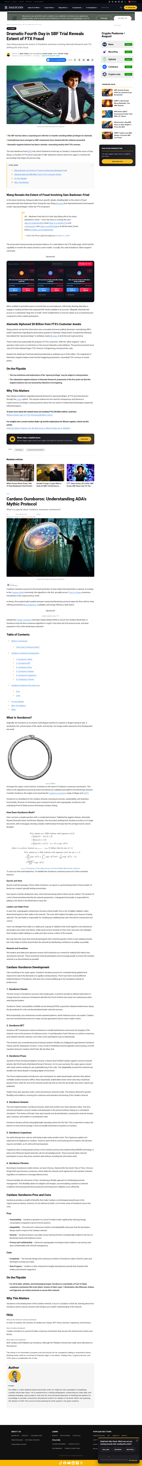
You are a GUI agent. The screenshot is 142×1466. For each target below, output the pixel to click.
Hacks (95, 1444)
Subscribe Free (117, 161)
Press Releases (17, 1440)
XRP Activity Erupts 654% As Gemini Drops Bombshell (123, 92)
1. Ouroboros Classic (24, 659)
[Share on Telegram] (88, 60)
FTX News (11, 28)
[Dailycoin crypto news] (14, 7)
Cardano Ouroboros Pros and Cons (25, 685)
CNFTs (86, 793)
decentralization (29, 605)
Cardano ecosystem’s (57, 793)
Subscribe (131, 7)
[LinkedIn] (119, 2)
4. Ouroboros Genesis (25, 671)
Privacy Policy (74, 1444)
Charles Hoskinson (24, 620)
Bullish (105, 1449)
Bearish (118, 1449)
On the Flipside (20, 178)
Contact (21, 1)
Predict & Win (85, 264)
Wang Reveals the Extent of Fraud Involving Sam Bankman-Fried (40, 170)
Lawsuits (115, 1435)
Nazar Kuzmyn (46, 514)
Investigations (99, 1435)
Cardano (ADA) (18, 592)
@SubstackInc (30, 226)
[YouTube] (116, 2)
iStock (52, 783)
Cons (18, 695)
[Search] (121, 7)
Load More (50, 1416)
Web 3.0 (124, 1435)
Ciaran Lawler (47, 54)
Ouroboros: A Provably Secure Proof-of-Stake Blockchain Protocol (53, 868)
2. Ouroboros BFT (23, 663)
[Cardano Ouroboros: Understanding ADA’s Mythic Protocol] (15, 1382)
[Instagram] (122, 2)
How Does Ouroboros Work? (28, 647)
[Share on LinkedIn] (84, 60)
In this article (13, 165)
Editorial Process (32, 1440)
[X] (125, 2)
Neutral (130, 1449)
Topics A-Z (76, 1435)
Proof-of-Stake (75, 592)
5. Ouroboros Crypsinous (26, 675)
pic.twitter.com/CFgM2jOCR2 (41, 230)
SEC (108, 1435)
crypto (19, 399)
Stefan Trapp (63, 54)
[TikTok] (109, 2)
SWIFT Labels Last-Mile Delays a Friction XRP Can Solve (123, 135)
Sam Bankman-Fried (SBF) (35, 450)
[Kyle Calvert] (8, 54)
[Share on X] (75, 60)
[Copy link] (92, 60)
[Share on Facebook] (79, 60)
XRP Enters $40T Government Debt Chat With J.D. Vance (123, 114)
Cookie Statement (59, 1444)
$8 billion (54, 336)
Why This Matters (21, 182)
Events (15, 1)
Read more (12, 1405)
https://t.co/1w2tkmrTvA (58, 223)
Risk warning (57, 1448)
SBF (29, 151)
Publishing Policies (18, 1444)
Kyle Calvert (24, 54)
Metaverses (97, 1449)
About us (7, 1)
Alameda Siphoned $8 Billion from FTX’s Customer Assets (37, 174)
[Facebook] (112, 2)
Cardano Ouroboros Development (25, 653)
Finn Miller (12, 514)
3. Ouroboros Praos (24, 667)
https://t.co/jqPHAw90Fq (34, 223)
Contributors (36, 1435)
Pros (18, 691)
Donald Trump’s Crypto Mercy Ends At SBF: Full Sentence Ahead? (49, 486)
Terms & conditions (72, 1448)
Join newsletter (38, 1)
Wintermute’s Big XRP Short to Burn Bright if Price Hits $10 (122, 124)
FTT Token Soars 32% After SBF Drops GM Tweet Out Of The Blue (80, 486)
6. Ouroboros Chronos (25, 679)
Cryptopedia (65, 1435)
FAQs (13, 709)
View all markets (28, 264)
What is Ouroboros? (19, 641)
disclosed (59, 203)
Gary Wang (19, 450)
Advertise (29, 1)
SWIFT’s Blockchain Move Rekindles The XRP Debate (122, 103)
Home (8, 24)
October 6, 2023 (63, 235)
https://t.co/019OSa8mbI (50, 226)
